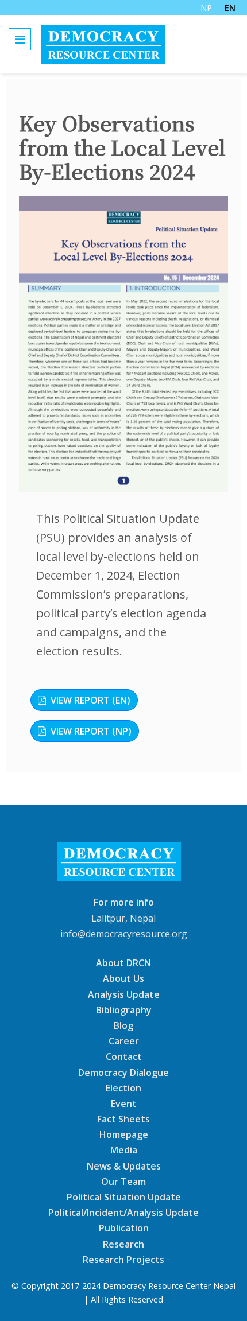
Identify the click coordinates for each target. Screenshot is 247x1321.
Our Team (123, 1181)
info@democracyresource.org (123, 933)
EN (230, 7)
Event (124, 1103)
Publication (124, 1228)
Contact (124, 1056)
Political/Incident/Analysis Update (123, 1212)
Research (123, 1243)
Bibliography (124, 1010)
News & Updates (124, 1165)
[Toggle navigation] (20, 39)
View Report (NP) (91, 731)
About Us (123, 978)
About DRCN (123, 963)
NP (206, 7)
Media (123, 1150)
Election (123, 1088)
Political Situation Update (124, 1197)
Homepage (123, 1134)
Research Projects (123, 1259)
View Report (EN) (90, 700)
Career (124, 1041)
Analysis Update (124, 994)
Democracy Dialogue (123, 1072)
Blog (123, 1025)
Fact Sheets (123, 1119)
